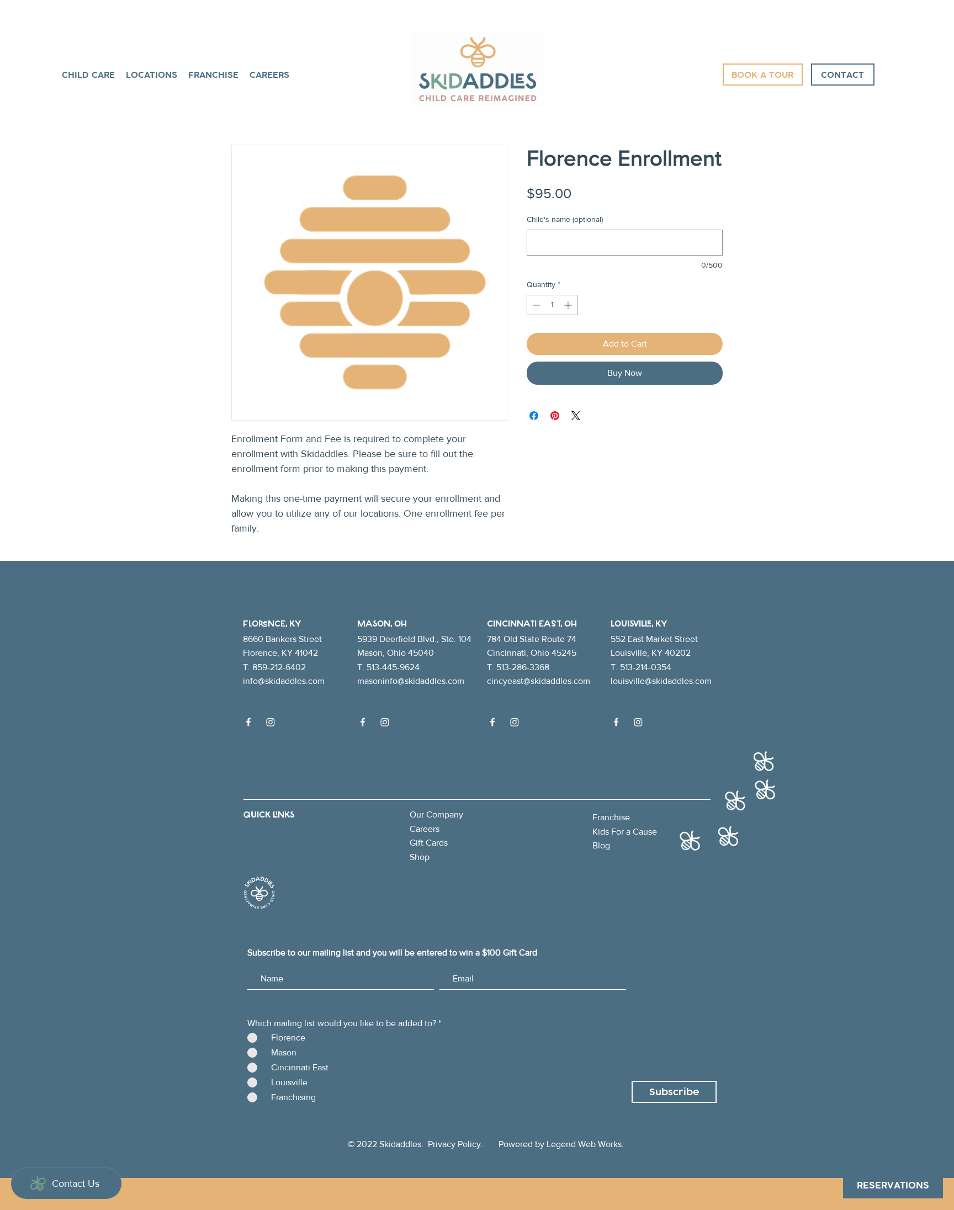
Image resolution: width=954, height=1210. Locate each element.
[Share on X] (575, 415)
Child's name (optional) (565, 219)
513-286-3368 (522, 667)
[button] (151, 74)
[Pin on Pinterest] (554, 415)
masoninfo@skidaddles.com (410, 681)
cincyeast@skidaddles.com (538, 681)
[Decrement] (535, 305)
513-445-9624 (393, 667)
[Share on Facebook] (533, 415)
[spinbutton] (552, 305)
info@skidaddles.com (284, 681)
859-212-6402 (279, 667)
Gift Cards (429, 842)
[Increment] (569, 305)
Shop (420, 857)
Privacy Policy (454, 1144)
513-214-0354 (645, 667)
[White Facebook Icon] (248, 722)
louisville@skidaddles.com (661, 681)
